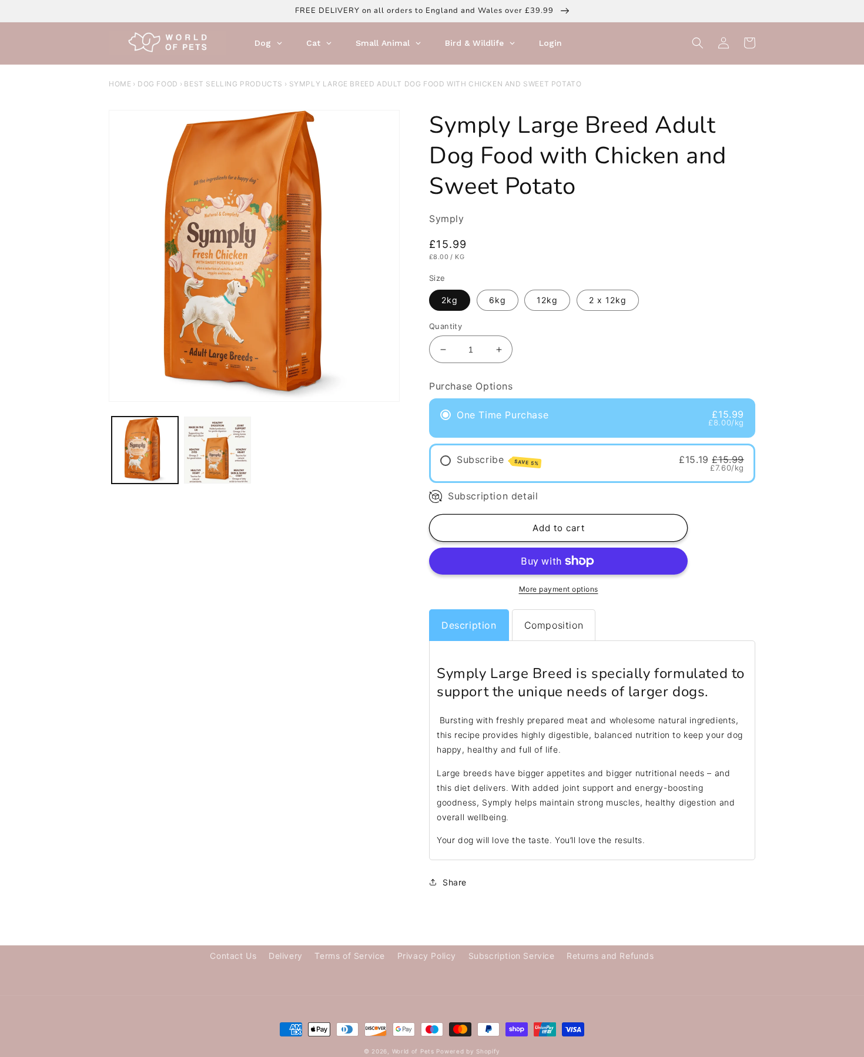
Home (120, 83)
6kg (497, 300)
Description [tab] (469, 625)
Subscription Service (511, 956)
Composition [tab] (554, 625)
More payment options (558, 589)
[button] (698, 43)
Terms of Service (349, 956)
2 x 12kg (608, 300)
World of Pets (413, 1051)
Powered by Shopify (468, 1051)
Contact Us (233, 956)
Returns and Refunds (610, 956)
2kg (449, 300)
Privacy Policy (426, 956)
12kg (547, 300)
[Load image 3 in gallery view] (217, 450)
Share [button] (455, 882)
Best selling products (233, 83)
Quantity (445, 326)
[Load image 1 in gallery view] (145, 450)
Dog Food (158, 83)
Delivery (286, 956)
